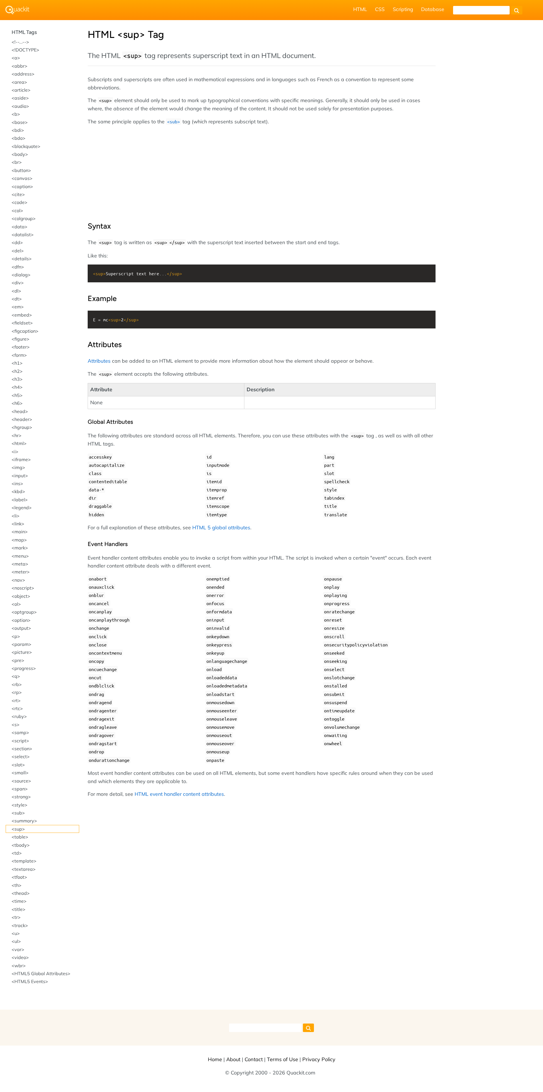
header (21, 419)
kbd (18, 491)
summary (24, 821)
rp (16, 692)
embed (21, 315)
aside (20, 98)
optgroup (24, 612)
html (19, 443)
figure (20, 339)
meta (19, 564)
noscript (22, 588)
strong (21, 796)
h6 (17, 403)
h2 (17, 371)
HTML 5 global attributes (221, 527)
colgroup (23, 218)
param (21, 644)
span (19, 789)
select (20, 756)
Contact (254, 1059)
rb (16, 684)
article (21, 90)
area (19, 82)
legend (21, 507)
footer (20, 347)
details (21, 258)
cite (18, 194)
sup (18, 829)
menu (20, 556)
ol (16, 604)
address (23, 74)
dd (17, 242)
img (18, 467)
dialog (21, 275)
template (24, 861)
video (20, 957)
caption (22, 186)
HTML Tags (24, 32)
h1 (17, 363)
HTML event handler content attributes (179, 794)
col (17, 210)
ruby (19, 716)
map (19, 540)
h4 (17, 387)
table (19, 837)
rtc (17, 708)
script (20, 740)
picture (21, 652)
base (19, 122)
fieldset (22, 323)
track (19, 925)
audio (20, 106)
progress (23, 668)
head (19, 411)
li (15, 516)
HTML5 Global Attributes (41, 973)
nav (18, 580)
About (233, 1059)
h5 (17, 395)
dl (16, 291)
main (19, 531)
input (19, 475)
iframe (21, 459)
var (17, 949)
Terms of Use (282, 1059)
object (20, 596)
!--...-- (20, 42)
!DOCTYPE (25, 50)
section (21, 748)
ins (17, 483)
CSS (380, 9)
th (16, 885)
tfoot (19, 877)
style (19, 805)
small (20, 772)
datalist (22, 234)
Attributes (99, 361)
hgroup (21, 427)
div (17, 282)
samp (20, 732)
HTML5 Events (29, 981)
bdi (17, 130)
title (18, 909)
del (17, 250)
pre (17, 660)
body (19, 154)
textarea (23, 869)
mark (19, 548)
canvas (22, 178)
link (17, 523)
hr (16, 435)
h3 (17, 379)
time (19, 901)
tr (16, 917)
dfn (17, 267)
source (21, 781)
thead (20, 893)
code (19, 202)
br (16, 162)
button (21, 170)
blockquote (26, 146)
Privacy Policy (318, 1059)
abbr (19, 66)
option (21, 620)
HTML (360, 9)
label (19, 499)
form (19, 355)
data (19, 226)
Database (432, 9)
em (17, 306)
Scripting (403, 9)
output (21, 628)
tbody (20, 845)
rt (16, 700)
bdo (18, 138)
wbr (18, 965)
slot (18, 765)
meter (20, 572)
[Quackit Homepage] (17, 10)
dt (16, 299)
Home (215, 1059)
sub (18, 813)
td (16, 853)
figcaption (25, 331)
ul (16, 941)
